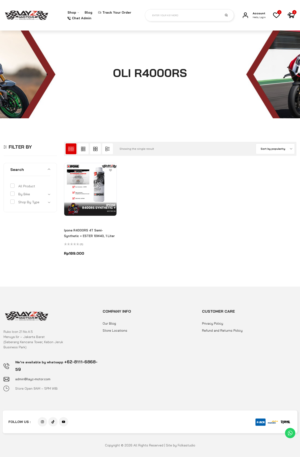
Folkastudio (186, 445)
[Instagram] (42, 421)
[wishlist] (276, 15)
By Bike (24, 194)
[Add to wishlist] (110, 170)
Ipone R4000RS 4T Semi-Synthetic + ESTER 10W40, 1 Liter (89, 233)
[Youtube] (63, 421)
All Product (26, 186)
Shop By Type (28, 202)
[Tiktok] (53, 421)
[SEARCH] (229, 15)
